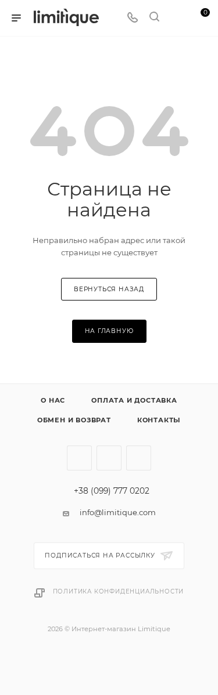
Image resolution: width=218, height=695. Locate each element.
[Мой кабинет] (176, 18)
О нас (53, 400)
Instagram (79, 458)
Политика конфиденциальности (118, 591)
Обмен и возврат (74, 420)
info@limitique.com (118, 512)
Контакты (159, 420)
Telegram (109, 458)
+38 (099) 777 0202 (111, 491)
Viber (138, 458)
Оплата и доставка (134, 400)
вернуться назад (109, 289)
